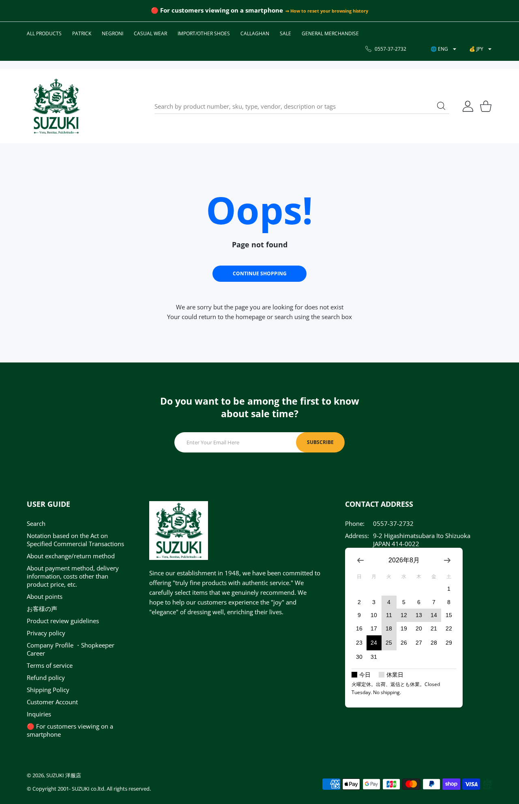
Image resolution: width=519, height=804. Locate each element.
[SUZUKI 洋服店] (56, 106)
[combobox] (301, 106)
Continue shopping (260, 273)
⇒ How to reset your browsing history (326, 11)
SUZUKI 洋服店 (63, 775)
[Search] (441, 106)
